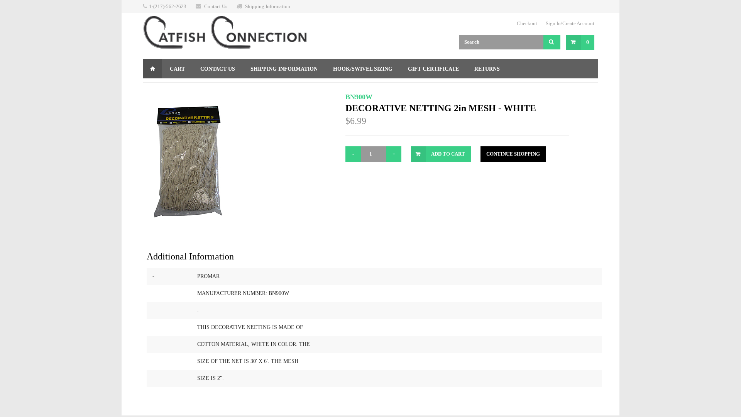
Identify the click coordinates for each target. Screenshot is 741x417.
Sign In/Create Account (570, 23)
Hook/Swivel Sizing (362, 69)
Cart (177, 69)
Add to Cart (448, 154)
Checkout (527, 23)
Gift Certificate (433, 69)
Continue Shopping (513, 154)
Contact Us (215, 6)
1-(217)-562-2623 (167, 6)
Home (152, 68)
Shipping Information (267, 6)
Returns (487, 69)
